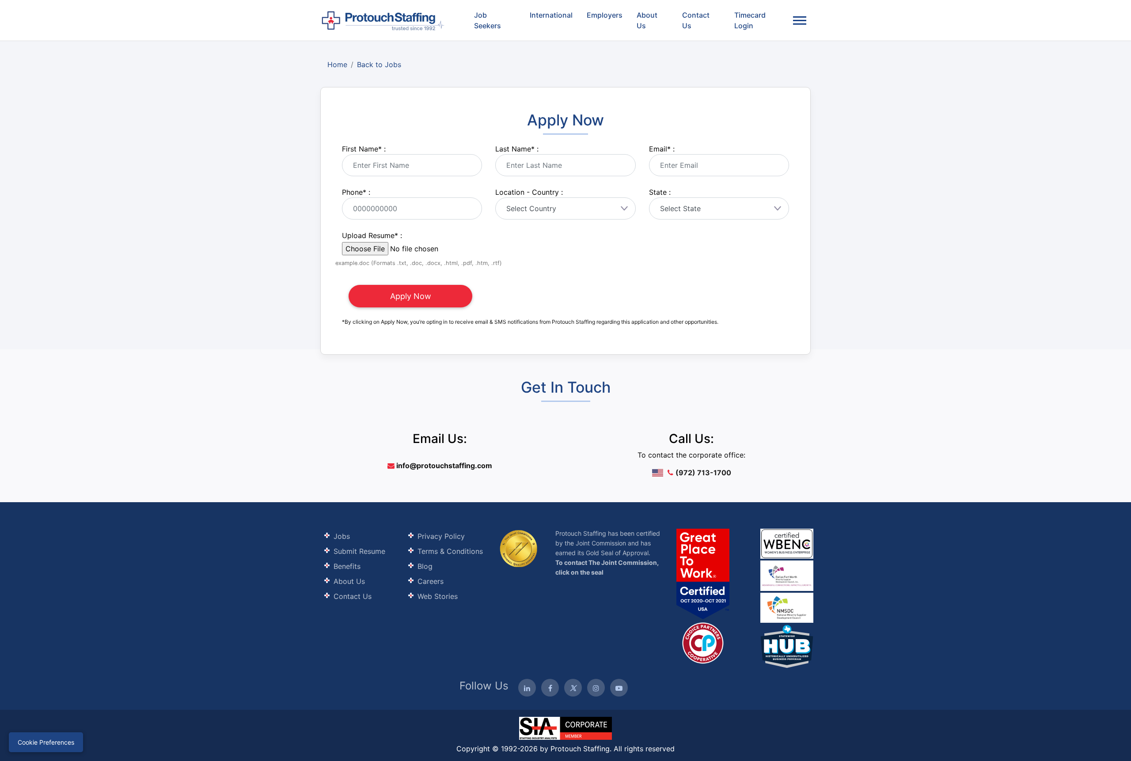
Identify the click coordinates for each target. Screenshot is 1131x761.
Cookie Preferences (46, 742)
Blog (425, 566)
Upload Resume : (372, 235)
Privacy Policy (441, 536)
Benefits (347, 566)
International (551, 15)
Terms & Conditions (450, 551)
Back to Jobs (379, 64)
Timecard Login (750, 20)
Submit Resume (359, 551)
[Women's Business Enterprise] (786, 544)
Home (337, 64)
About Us (647, 20)
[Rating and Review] (702, 574)
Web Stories (437, 596)
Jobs (342, 536)
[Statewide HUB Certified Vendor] (702, 642)
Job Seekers (487, 20)
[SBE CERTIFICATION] (786, 575)
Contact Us (696, 20)
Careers (430, 581)
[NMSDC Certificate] (786, 607)
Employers (604, 15)
